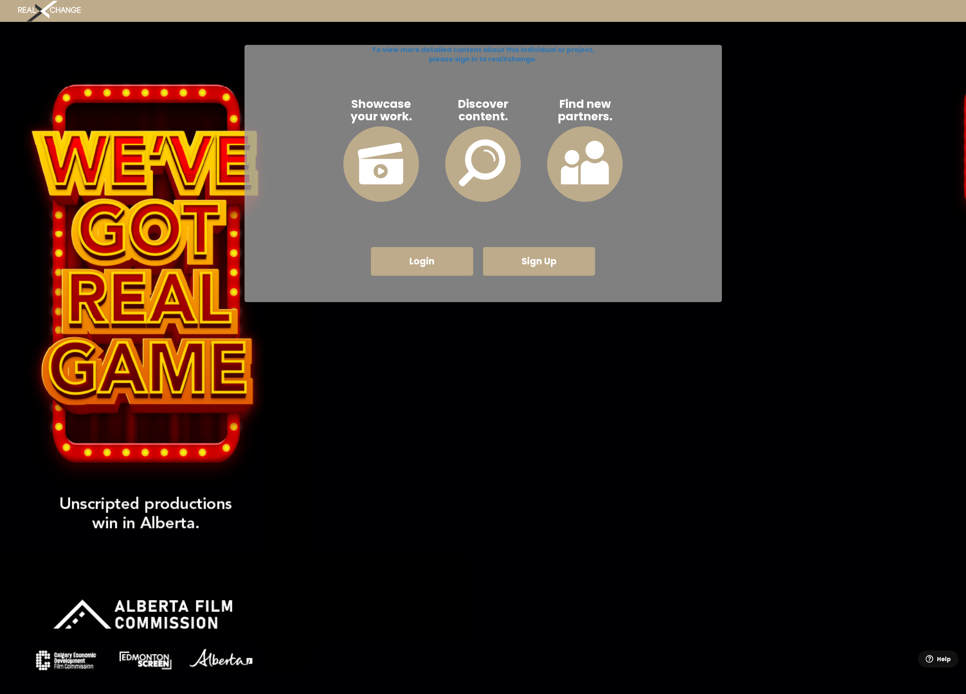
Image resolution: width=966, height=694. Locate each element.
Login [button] (422, 261)
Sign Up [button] (539, 261)
